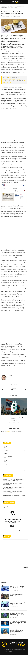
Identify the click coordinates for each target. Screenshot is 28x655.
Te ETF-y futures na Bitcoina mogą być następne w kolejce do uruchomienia (17, 603)
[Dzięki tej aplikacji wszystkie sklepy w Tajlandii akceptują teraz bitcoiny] (14, 406)
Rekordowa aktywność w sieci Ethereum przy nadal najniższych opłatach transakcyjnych (13, 480)
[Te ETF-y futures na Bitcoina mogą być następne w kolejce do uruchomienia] (5, 604)
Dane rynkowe (6, 649)
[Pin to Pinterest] (20, 371)
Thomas (7, 16)
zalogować (8, 431)
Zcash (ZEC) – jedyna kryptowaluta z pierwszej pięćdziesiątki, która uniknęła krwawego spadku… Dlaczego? (18, 630)
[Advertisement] (14, 124)
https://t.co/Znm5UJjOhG (14, 79)
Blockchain (14, 450)
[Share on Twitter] (18, 371)
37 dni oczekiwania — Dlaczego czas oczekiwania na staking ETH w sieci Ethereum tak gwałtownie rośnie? (18, 622)
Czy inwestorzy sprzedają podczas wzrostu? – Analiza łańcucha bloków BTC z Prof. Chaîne (14, 496)
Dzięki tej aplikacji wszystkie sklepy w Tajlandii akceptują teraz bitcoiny (12, 484)
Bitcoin (9, 77)
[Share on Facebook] (17, 371)
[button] (2, 410)
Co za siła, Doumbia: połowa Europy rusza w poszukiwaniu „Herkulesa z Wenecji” (12, 492)
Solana (14, 467)
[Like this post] (16, 371)
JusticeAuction (6, 79)
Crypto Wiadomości (8, 456)
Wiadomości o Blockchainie (14, 470)
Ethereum (6, 460)
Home (2, 6)
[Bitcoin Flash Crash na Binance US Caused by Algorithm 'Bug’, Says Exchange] (5, 588)
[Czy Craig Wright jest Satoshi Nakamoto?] (5, 596)
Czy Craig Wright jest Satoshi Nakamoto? (16, 595)
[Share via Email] (21, 371)
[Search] (26, 2)
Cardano (14, 453)
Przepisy (14, 464)
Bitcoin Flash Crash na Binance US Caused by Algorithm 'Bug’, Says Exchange (17, 588)
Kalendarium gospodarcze (19, 649)
